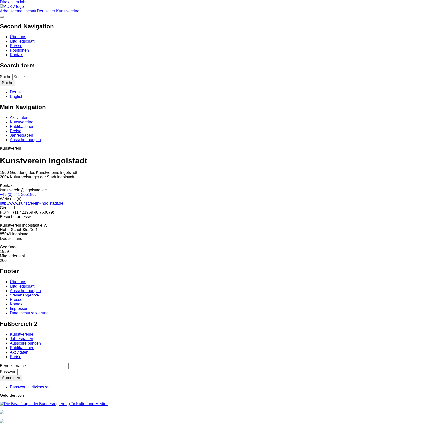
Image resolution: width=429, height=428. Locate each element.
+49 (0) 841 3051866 (18, 194)
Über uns (18, 37)
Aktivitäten (19, 117)
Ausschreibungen (25, 140)
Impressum (19, 308)
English (16, 96)
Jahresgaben (21, 135)
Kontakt (16, 55)
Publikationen (22, 126)
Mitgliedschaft (22, 41)
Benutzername (13, 366)
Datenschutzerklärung (29, 313)
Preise (15, 131)
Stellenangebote (24, 295)
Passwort (8, 372)
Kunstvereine (21, 122)
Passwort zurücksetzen (30, 387)
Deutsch (17, 92)
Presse (16, 46)
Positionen (19, 50)
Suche (5, 77)
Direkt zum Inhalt (15, 2)
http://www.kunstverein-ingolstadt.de (31, 203)
